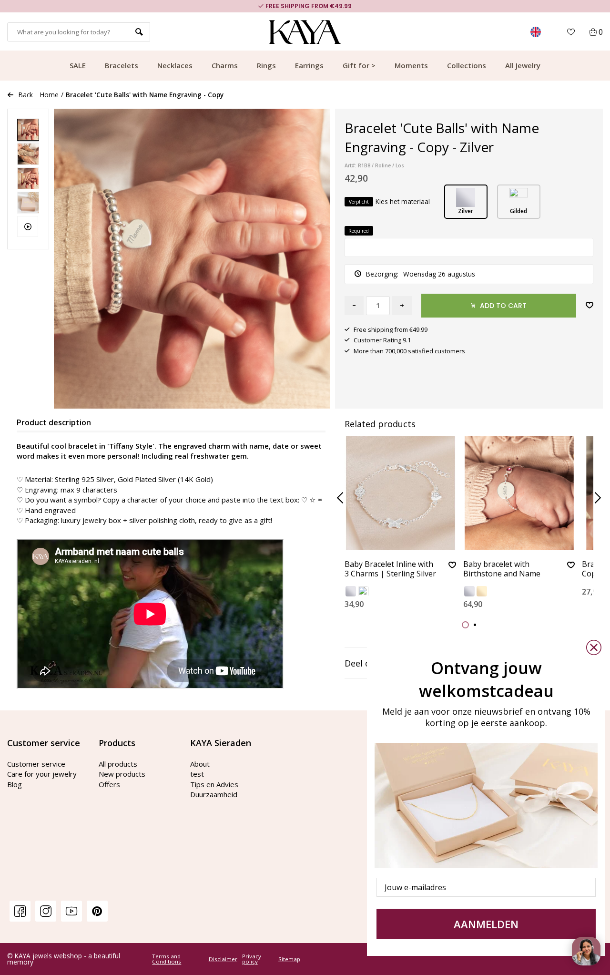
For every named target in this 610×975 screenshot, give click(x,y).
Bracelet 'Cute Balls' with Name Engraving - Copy (145, 94)
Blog (14, 784)
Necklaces (175, 65)
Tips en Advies (214, 784)
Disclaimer (223, 959)
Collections (466, 65)
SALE (78, 65)
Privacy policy (251, 959)
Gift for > (359, 65)
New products (122, 774)
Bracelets (121, 65)
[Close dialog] (593, 647)
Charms (225, 65)
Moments (411, 65)
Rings (266, 65)
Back (26, 94)
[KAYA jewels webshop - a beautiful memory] (305, 32)
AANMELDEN (486, 924)
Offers (109, 784)
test (197, 774)
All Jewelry (522, 65)
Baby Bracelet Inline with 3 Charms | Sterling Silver (390, 569)
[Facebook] (20, 911)
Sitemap (289, 959)
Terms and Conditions (166, 959)
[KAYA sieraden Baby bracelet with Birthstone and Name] (519, 493)
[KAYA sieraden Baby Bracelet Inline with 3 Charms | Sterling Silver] (400, 493)
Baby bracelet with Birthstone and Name (501, 569)
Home (49, 94)
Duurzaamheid (213, 794)
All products (118, 764)
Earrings (309, 65)
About (200, 764)
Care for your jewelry (42, 774)
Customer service (36, 764)
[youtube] (71, 911)
